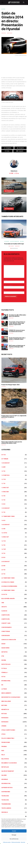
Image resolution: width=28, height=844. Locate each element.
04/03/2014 (6, 187)
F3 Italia (4, 668)
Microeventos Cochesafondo (10, 697)
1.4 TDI (3, 496)
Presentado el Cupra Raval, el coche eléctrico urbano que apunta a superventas (17, 323)
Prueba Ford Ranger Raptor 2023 (10, 384)
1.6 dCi (3, 520)
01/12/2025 (11, 333)
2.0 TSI (3, 574)
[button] (26, 816)
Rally (3, 754)
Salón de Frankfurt (14, 241)
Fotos (3, 676)
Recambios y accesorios (9, 763)
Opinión (3, 726)
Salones (5, 180)
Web (4, 290)
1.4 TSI (3, 500)
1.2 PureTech (5, 475)
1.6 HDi (3, 528)
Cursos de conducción (8, 639)
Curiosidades (5, 635)
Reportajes (5, 767)
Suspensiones (5, 791)
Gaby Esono (14, 171)
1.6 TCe (3, 541)
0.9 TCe (3, 454)
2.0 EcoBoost (5, 561)
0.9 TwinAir (4, 459)
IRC (2, 685)
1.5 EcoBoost (5, 508)
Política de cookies (7, 842)
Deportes (4, 652)
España (3, 660)
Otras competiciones (8, 730)
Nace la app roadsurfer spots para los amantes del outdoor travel (11, 442)
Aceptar (14, 831)
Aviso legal (23, 842)
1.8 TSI (3, 553)
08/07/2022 (3, 444)
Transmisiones (6, 804)
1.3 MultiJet (5, 487)
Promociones (5, 742)
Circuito (4, 606)
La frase (4, 689)
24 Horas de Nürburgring (9, 586)
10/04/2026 (11, 326)
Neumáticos (5, 709)
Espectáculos (5, 664)
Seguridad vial (6, 783)
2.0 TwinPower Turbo (8, 578)
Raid (2, 750)
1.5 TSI (3, 512)
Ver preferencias (14, 839)
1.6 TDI (3, 545)
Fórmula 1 (4, 672)
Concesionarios (6, 627)
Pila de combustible (7, 738)
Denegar (14, 835)
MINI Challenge (6, 701)
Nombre (6, 280)
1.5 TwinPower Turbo (8, 516)
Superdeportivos (6, 787)
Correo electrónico (8, 285)
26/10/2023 (11, 340)
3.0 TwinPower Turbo (8, 590)
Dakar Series (5, 648)
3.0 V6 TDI (4, 594)
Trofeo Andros (6, 808)
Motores (4, 705)
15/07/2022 (3, 418)
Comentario (6, 264)
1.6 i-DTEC (4, 532)
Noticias (4, 713)
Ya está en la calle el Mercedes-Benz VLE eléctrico (17, 315)
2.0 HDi (3, 565)
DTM (2, 656)
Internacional (6, 680)
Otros (3, 734)
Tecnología (5, 795)
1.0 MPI (3, 467)
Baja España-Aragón (8, 598)
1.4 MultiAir (5, 491)
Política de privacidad (15, 842)
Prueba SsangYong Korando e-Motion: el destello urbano (17, 338)
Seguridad (4, 779)
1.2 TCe (3, 479)
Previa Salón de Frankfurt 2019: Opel (14, 243)
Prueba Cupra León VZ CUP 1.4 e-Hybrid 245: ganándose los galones (13, 416)
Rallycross (5, 759)
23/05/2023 (11, 348)
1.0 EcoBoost (5, 463)
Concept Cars (5, 623)
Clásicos (4, 611)
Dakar (3, 643)
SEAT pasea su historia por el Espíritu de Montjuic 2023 (17, 346)
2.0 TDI (3, 569)
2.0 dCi (3, 557)
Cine (2, 602)
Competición (5, 615)
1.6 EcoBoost (5, 524)
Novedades (6, 241)
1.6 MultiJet (5, 537)
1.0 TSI (3, 471)
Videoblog (4, 812)
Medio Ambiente (6, 693)
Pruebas (4, 746)
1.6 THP (3, 549)
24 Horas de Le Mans (7, 582)
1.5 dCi (3, 504)
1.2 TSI (3, 483)
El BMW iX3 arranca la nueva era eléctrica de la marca (17, 330)
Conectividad (5, 631)
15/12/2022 (3, 386)
